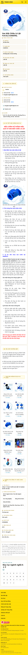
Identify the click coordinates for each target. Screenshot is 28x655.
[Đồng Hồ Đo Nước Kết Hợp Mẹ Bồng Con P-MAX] (19, 461)
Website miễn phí (5, 612)
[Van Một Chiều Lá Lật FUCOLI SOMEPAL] (7, 424)
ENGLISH (3, 618)
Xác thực (3, 598)
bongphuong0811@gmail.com (11, 94)
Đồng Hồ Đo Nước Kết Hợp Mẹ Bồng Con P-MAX (19, 470)
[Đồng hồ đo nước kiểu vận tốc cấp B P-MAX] (7, 386)
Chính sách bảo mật (6, 604)
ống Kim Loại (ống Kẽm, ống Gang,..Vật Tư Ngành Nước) (13, 506)
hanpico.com (8, 109)
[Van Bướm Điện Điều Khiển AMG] (7, 461)
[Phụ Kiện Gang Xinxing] (19, 443)
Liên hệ (3, 615)
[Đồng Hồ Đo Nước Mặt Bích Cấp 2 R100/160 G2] (7, 443)
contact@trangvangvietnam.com (7, 651)
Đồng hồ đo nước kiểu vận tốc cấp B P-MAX (8, 395)
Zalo (13, 92)
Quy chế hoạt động (5, 601)
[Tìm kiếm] (22, 2)
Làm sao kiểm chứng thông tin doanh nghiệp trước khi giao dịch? (13, 367)
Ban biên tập (4, 595)
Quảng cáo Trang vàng (6, 609)
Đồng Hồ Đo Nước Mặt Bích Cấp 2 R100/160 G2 (8, 452)
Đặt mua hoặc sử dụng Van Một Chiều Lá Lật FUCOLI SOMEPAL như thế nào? (14, 362)
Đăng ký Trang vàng (6, 607)
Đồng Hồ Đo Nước (19, 498)
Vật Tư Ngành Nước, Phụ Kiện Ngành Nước (12, 494)
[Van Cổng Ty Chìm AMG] (7, 405)
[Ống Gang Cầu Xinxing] (19, 424)
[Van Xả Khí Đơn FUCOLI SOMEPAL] (19, 405)
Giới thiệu (3, 592)
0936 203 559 (7, 92)
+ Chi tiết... (7, 397)
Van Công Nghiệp (7, 498)
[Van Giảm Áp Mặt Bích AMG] (19, 386)
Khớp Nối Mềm (6, 502)
